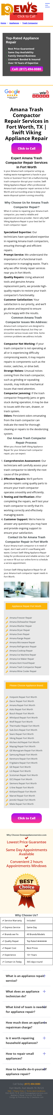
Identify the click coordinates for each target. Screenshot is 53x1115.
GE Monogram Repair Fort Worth (26, 750)
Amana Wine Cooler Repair (23, 671)
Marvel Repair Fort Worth (22, 795)
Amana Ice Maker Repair (22, 658)
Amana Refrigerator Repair (23, 646)
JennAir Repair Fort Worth (22, 799)
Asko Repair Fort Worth (21, 709)
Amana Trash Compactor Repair (25, 667)
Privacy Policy (18, 1091)
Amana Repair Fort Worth (22, 705)
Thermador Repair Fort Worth (24, 725)
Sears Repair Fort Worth (22, 734)
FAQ (9, 1091)
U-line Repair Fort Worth (22, 787)
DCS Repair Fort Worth (21, 779)
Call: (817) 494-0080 (26, 69)
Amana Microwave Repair (22, 642)
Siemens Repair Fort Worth (23, 783)
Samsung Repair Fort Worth (23, 754)
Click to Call (26, 16)
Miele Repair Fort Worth (22, 803)
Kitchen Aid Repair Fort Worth (24, 742)
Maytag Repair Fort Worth (22, 746)
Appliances (14, 23)
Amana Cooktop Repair (21, 650)
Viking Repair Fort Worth (22, 738)
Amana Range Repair (20, 638)
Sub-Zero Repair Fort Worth (23, 729)
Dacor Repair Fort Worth (22, 701)
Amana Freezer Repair (21, 617)
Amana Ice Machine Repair (23, 654)
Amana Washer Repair (21, 625)
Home (3, 23)
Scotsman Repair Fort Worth (24, 775)
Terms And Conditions (36, 1091)
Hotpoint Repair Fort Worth (23, 697)
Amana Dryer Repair (20, 630)
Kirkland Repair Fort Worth (23, 791)
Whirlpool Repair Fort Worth (24, 717)
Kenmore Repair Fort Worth (23, 758)
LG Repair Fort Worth (20, 771)
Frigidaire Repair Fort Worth (23, 762)
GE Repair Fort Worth (20, 766)
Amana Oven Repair (20, 634)
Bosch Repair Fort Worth (22, 713)
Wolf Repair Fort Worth (21, 721)
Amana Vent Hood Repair (22, 662)
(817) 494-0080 (32, 1083)
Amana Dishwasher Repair (23, 621)
